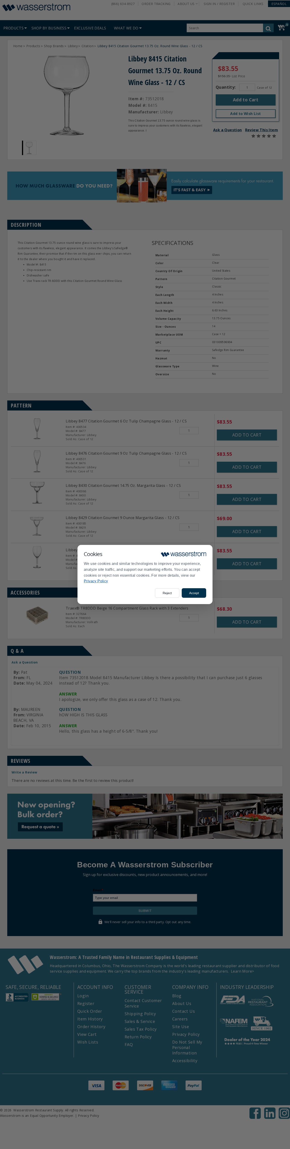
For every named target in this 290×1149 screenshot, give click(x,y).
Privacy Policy (96, 581)
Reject (167, 593)
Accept (194, 593)
